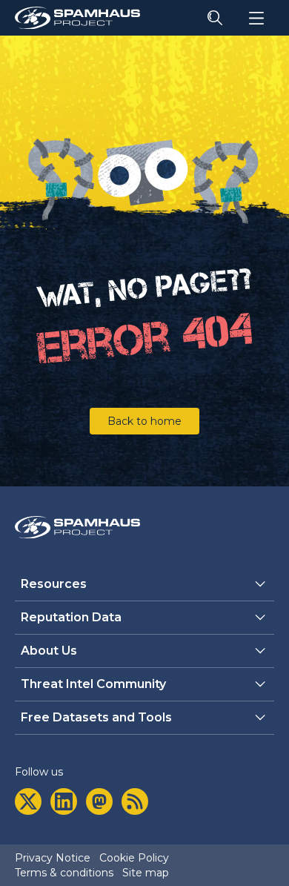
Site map (145, 872)
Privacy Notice (52, 857)
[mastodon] (99, 801)
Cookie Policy (134, 857)
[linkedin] (63, 801)
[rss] (135, 801)
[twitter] (28, 801)
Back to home (144, 421)
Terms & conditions (64, 872)
